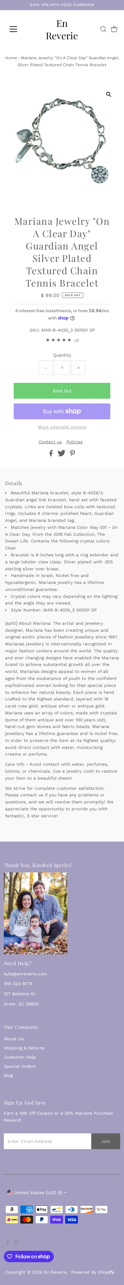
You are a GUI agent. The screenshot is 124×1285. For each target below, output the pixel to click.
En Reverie (62, 29)
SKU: (35, 329)
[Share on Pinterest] (72, 454)
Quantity (62, 355)
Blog (8, 1075)
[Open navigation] (18, 29)
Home (11, 57)
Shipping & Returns (24, 1047)
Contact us (50, 442)
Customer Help (20, 1057)
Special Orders (20, 1066)
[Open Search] (103, 29)
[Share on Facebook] (51, 454)
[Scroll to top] (111, 1272)
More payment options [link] (62, 426)
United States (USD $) (38, 1192)
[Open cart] (114, 29)
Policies (74, 442)
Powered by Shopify (92, 1272)
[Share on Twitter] (62, 454)
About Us (14, 1038)
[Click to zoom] (108, 94)
